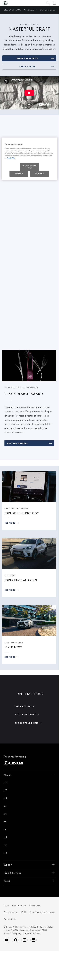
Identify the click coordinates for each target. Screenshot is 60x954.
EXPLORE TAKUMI (16, 336)
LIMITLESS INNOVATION (16, 509)
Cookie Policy (11, 158)
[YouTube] (7, 940)
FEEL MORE (10, 576)
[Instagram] (24, 940)
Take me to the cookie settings (29, 167)
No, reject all (19, 174)
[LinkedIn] (33, 940)
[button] (11, 3)
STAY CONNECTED (13, 643)
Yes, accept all (39, 174)
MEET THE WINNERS (17, 443)
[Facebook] (16, 940)
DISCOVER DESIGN (17, 228)
